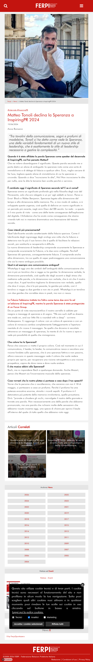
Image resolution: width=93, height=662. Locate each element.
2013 (66, 531)
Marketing (51, 617)
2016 (26, 525)
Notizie (43, 578)
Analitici (35, 617)
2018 (26, 519)
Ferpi (9, 101)
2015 (66, 525)
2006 (26, 555)
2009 (66, 543)
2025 (66, 495)
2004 (26, 562)
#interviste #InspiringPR (18, 110)
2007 (66, 549)
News (15, 101)
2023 (66, 501)
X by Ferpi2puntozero (16, 636)
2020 (26, 513)
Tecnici (18, 617)
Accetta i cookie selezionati (28, 624)
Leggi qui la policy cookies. (27, 612)
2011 (66, 537)
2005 (66, 555)
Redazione (55, 659)
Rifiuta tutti (57, 624)
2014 (26, 531)
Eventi (50, 578)
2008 (26, 549)
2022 (26, 507)
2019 (66, 513)
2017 (66, 519)
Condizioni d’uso (69, 659)
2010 (26, 543)
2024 (26, 501)
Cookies (7, 659)
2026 (26, 495)
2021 (66, 507)
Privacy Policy (84, 659)
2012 (26, 537)
